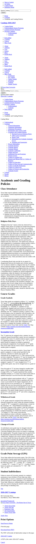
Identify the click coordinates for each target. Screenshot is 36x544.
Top (2, 488)
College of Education (14, 162)
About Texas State (9, 506)
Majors (6, 176)
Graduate (7, 17)
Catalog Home (8, 5)
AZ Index (7, 4)
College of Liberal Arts (15, 167)
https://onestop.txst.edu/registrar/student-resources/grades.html (12, 420)
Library (6, 51)
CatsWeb (7, 39)
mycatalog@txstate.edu (7, 501)
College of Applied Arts (15, 157)
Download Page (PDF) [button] (7, 530)
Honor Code (15, 137)
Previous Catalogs (9, 31)
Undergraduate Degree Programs (14, 28)
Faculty (6, 174)
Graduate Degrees (13, 145)
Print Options (8, 109)
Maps (6, 53)
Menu (2, 89)
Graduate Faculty (13, 171)
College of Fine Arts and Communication (20, 164)
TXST (25, 325)
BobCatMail (8, 69)
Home (6, 16)
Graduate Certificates (14, 150)
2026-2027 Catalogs (7, 96)
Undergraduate (12, 33)
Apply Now (4, 515)
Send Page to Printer (7, 523)
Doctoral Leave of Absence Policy (22, 134)
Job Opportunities (9, 511)
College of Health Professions (16, 166)
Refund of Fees (12, 155)
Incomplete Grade (7, 332)
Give (5, 49)
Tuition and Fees (13, 152)
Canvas (6, 41)
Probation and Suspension (19, 142)
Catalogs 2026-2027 (8, 23)
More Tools (7, 43)
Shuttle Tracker (12, 84)
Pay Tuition (11, 77)
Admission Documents (14, 129)
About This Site (9, 507)
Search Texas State (9, 512)
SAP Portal (11, 76)
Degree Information (14, 144)
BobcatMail (7, 38)
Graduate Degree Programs (12, 29)
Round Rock (8, 54)
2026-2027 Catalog (6, 536)
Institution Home (9, 7)
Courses (6, 172)
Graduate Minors (13, 149)
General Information (14, 125)
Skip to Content (9, 2)
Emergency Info (9, 509)
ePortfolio (11, 81)
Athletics (7, 48)
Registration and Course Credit (17, 130)
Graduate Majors (13, 147)
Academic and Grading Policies (17, 132)
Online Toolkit (12, 79)
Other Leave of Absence (19, 135)
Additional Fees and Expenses (17, 154)
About (6, 46)
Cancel (3, 542)
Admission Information (15, 127)
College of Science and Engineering (18, 169)
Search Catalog (5, 10)
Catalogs (10, 82)
